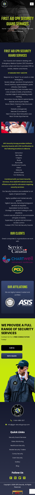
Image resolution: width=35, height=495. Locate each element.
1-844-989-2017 (19, 420)
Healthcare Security (17, 445)
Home (4, 29)
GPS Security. (20, 484)
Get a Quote (12, 356)
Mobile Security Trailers (17, 450)
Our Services (12, 29)
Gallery (17, 462)
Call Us (11, 348)
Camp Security (17, 454)
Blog (17, 466)
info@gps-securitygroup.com (19, 425)
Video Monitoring (17, 441)
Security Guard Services (17, 437)
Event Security (18, 458)
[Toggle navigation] (32, 3)
